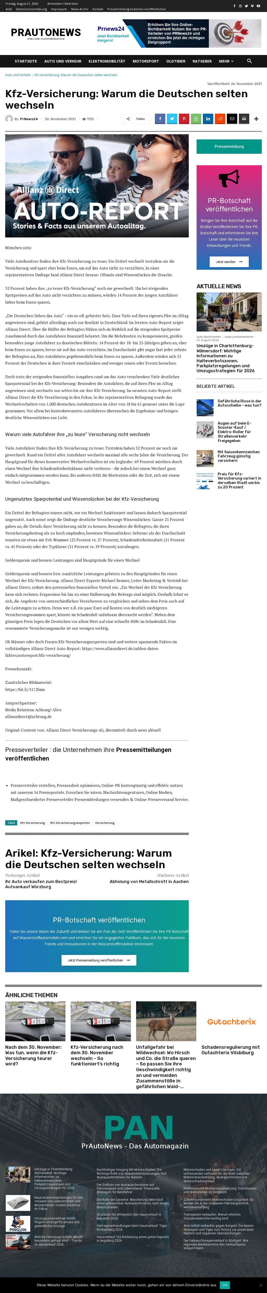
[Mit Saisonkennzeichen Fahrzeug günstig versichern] (205, 458)
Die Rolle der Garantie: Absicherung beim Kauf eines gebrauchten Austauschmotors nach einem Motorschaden (133, 1203)
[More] (256, 119)
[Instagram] (241, 6)
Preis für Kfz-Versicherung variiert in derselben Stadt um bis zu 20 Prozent (239, 480)
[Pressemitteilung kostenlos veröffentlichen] (177, 33)
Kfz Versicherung (32, 823)
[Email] (232, 119)
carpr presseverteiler (238, 337)
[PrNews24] (10, 119)
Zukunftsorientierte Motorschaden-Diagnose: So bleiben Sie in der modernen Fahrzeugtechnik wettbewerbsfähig (218, 1203)
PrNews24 (29, 119)
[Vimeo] (252, 6)
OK (224, 1285)
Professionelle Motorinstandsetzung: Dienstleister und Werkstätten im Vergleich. (220, 1190)
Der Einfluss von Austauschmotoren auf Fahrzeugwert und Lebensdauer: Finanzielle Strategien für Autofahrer (128, 1188)
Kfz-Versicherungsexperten (70, 823)
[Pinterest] (184, 119)
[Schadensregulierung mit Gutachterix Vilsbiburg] (232, 1021)
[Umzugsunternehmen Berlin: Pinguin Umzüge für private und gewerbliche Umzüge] (18, 1224)
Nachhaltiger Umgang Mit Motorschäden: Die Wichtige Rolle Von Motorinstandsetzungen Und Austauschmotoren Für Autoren (131, 1173)
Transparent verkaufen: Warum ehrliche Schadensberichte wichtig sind (212, 1216)
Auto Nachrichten (209, 336)
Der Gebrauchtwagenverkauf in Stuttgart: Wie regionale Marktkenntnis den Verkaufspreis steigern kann (216, 1244)
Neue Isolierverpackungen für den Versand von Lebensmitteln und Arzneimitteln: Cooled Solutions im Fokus (58, 1203)
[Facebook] (235, 6)
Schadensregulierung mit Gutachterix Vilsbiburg (231, 1050)
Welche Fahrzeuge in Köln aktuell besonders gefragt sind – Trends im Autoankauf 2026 (58, 1240)
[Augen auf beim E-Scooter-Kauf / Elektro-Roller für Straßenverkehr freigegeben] (205, 429)
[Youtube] (258, 6)
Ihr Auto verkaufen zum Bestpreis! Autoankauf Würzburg (41, 884)
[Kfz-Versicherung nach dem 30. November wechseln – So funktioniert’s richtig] (101, 1021)
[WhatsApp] (196, 119)
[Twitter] (247, 6)
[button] (249, 61)
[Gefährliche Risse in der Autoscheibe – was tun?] (205, 407)
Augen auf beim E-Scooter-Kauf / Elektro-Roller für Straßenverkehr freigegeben (234, 432)
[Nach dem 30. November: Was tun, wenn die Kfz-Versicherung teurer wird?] (35, 1021)
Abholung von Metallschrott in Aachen (149, 881)
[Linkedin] (208, 119)
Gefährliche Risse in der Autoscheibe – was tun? (240, 403)
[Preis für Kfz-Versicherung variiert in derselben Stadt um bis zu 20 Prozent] (205, 480)
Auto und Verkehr (18, 75)
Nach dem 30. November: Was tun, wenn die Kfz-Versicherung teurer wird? (33, 1055)
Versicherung (105, 823)
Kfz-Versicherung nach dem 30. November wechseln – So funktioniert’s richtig (97, 1055)
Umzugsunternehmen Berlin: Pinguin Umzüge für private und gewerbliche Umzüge (57, 1222)
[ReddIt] (220, 119)
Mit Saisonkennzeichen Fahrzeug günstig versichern (239, 456)
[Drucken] (244, 119)
